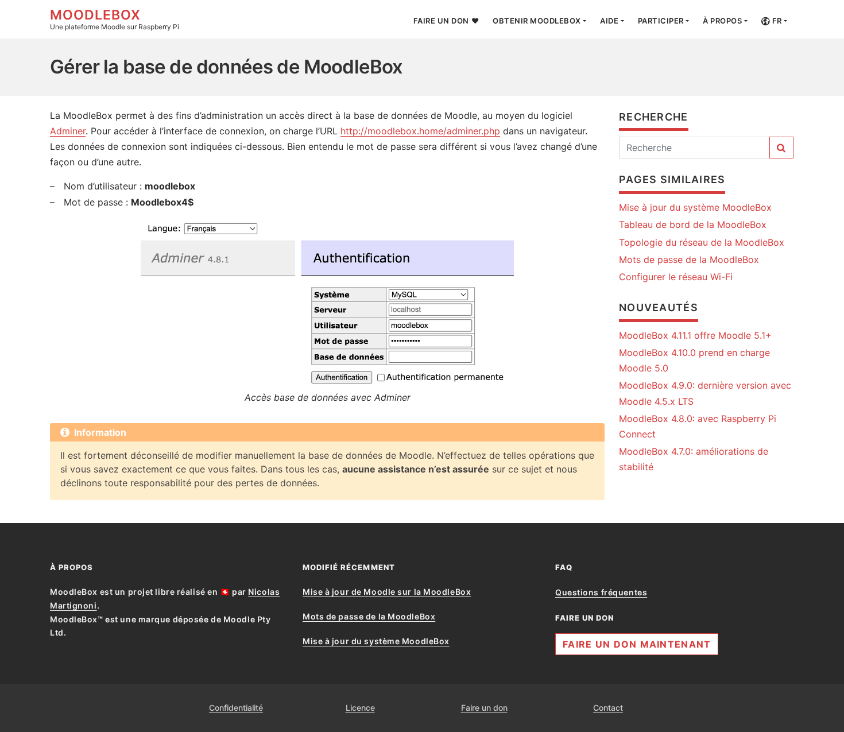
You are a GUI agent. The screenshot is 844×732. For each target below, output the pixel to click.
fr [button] (776, 20)
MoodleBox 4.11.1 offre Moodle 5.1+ (695, 335)
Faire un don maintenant (637, 644)
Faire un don (484, 707)
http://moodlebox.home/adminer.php (420, 131)
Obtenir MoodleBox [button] (537, 20)
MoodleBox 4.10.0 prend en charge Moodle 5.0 (694, 360)
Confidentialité (236, 707)
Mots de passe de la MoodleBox (689, 259)
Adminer (68, 131)
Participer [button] (661, 20)
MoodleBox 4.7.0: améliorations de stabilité (693, 459)
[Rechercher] (781, 147)
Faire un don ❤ (446, 20)
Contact (608, 707)
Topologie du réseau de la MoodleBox (701, 242)
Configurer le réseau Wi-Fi (676, 276)
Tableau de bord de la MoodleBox (692, 224)
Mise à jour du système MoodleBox (695, 207)
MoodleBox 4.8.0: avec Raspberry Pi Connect (697, 426)
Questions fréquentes (601, 592)
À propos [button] (722, 20)
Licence (360, 707)
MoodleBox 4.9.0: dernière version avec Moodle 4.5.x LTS (705, 392)
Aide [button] (609, 20)
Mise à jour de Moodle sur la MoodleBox (387, 592)
